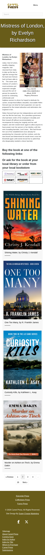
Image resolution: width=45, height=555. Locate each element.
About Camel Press (10, 534)
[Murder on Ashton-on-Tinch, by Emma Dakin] (22, 435)
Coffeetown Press (22, 500)
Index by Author (8, 539)
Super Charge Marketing (29, 514)
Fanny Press (22, 504)
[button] (18, 521)
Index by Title (7, 542)
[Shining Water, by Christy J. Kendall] (22, 224)
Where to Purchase (10, 545)
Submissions (7, 550)
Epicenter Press (22, 496)
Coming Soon (8, 537)
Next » (25, 482)
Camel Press (7, 547)
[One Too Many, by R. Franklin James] (22, 294)
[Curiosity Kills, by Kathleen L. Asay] (22, 364)
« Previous (9, 477)
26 (18, 482)
